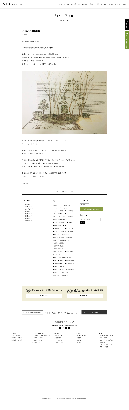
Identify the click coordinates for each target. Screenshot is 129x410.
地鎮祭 (71, 231)
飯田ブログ (28, 216)
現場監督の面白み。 (59, 269)
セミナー (68, 214)
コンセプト (61, 4)
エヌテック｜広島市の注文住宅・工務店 (59, 399)
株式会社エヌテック (64, 321)
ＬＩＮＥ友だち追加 (127, 41)
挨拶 (55, 240)
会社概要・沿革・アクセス (107, 335)
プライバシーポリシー (106, 344)
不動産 (124, 4)
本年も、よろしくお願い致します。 (63, 257)
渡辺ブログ (28, 220)
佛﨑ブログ (28, 206)
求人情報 (102, 342)
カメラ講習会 (69, 211)
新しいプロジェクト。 (59, 249)
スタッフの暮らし (58, 214)
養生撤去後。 (65, 275)
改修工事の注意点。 (59, 243)
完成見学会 (66, 234)
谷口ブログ (28, 211)
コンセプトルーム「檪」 (106, 340)
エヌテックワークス (67, 208)
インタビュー (59, 340)
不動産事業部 (57, 225)
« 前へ (56, 191)
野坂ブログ (28, 204)
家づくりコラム (84, 295)
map (76, 325)
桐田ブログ (28, 218)
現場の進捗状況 (70, 260)
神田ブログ (28, 213)
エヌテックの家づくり (73, 4)
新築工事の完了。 (70, 251)
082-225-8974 (60, 313)
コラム (111, 4)
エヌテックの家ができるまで (41, 335)
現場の (61, 260)
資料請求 (127, 25)
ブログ (106, 4)
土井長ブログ (29, 209)
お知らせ (67, 205)
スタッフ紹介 (44, 295)
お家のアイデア (58, 205)
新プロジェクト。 (58, 251)
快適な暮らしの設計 (16, 340)
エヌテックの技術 (38, 338)
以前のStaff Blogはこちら (91, 209)
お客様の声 (92, 4)
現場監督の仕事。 (70, 263)
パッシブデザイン (68, 216)
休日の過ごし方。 (58, 228)
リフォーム (37, 342)
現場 (55, 260)
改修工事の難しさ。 (59, 246)
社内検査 (56, 272)
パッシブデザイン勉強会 (60, 219)
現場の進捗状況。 (58, 263)
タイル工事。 (57, 216)
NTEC (12, 4)
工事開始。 (70, 237)
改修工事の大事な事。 (65, 240)
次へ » (72, 191)
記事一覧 (64, 191)
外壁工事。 (57, 234)
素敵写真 (56, 275)
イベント (117, 4)
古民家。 (56, 231)
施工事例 (84, 4)
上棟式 (70, 222)
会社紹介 (99, 4)
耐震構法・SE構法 (16, 338)
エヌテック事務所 (58, 211)
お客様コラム (59, 342)
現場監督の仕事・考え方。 (61, 266)
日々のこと (57, 254)
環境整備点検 (71, 269)
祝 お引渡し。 (65, 272)
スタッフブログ (64, 17)
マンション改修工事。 (59, 222)
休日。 (66, 225)
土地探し (64, 231)
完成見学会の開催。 (59, 237)
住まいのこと (69, 228)
